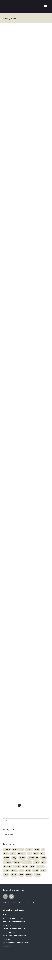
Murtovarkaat (14, 687)
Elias (37, 849)
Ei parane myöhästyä (18, 598)
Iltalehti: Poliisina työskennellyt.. (16, 915)
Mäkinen (7, 866)
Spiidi (6, 875)
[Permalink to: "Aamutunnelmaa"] (26, 73)
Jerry (14, 858)
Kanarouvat (33, 858)
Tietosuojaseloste (29, 902)
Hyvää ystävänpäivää (18, 120)
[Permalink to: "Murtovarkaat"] (26, 707)
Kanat (43, 858)
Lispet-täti (26, 862)
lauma (17, 862)
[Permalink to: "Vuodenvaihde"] (26, 470)
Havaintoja (12, 191)
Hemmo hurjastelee (18, 281)
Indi (42, 854)
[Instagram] (11, 896)
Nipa (25, 866)
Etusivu (6, 19)
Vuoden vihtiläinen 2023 (13, 918)
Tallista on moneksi (17, 346)
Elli (43, 849)
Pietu (6, 871)
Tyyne (37, 875)
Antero (7, 849)
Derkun (29, 849)
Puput (14, 871)
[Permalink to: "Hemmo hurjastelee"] (26, 311)
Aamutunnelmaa (16, 31)
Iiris (29, 854)
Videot (32, 35)
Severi (35, 871)
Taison (13, 875)
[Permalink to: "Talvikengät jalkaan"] (26, 765)
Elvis (6, 854)
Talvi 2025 (34, 124)
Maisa (36, 862)
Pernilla (40, 866)
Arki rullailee (13, 508)
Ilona (36, 854)
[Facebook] (5, 896)
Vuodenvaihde (14, 435)
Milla (43, 862)
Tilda (21, 875)
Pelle (32, 866)
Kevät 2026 (22, 35)
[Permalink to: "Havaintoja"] (26, 235)
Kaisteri (22, 858)
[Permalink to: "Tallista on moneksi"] (26, 389)
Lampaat (7, 862)
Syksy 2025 (23, 512)
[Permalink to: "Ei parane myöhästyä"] (26, 641)
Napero (17, 866)
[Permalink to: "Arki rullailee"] (26, 551)
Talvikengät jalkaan (17, 730)
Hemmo (21, 854)
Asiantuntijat (18, 849)
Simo (43, 871)
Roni (28, 871)
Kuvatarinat (23, 124)
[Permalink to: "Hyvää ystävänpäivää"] (26, 154)
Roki (21, 871)
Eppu (13, 854)
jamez (6, 858)
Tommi (29, 875)
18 (33, 805)
